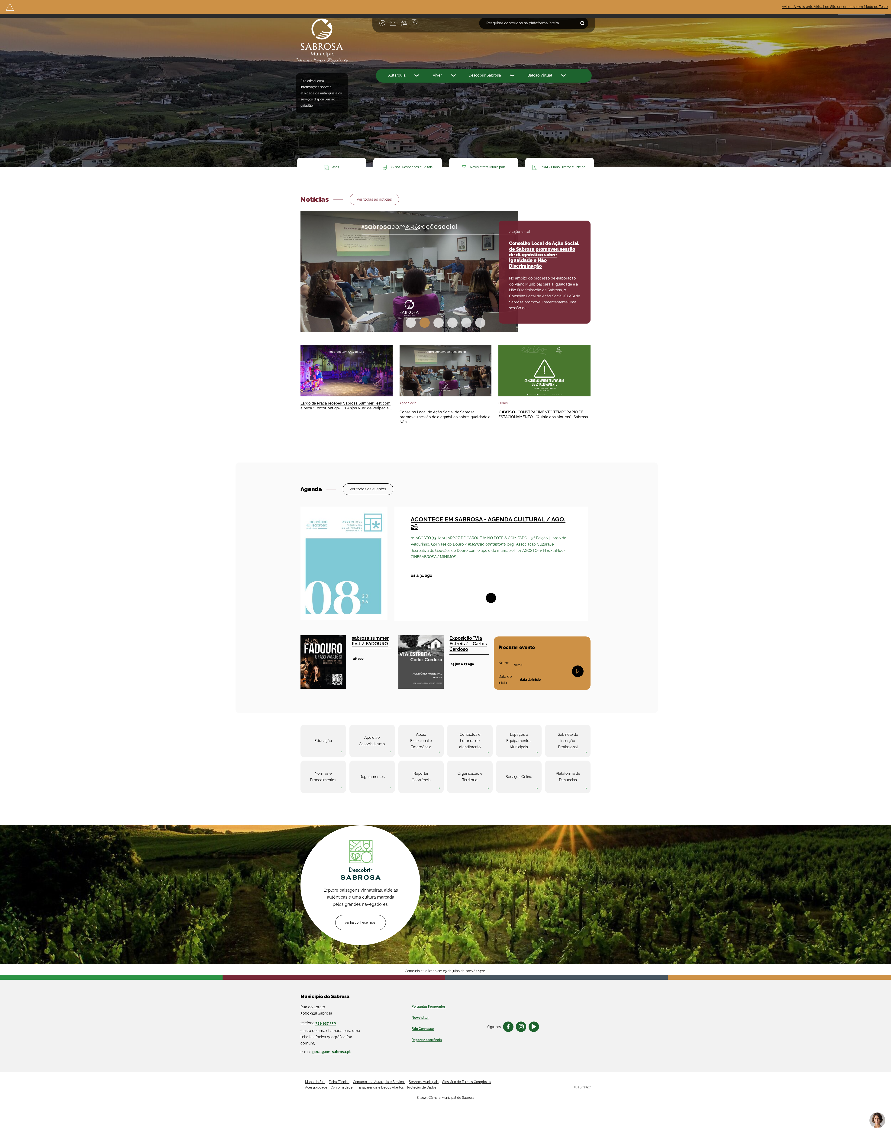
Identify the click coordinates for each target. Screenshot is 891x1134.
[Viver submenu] (454, 76)
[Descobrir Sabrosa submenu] (512, 76)
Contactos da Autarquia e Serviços (379, 1082)
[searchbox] (533, 23)
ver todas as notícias (374, 199)
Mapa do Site (315, 1082)
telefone (318, 1023)
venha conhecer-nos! (360, 922)
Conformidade (341, 1087)
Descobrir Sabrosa (485, 75)
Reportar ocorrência (427, 1040)
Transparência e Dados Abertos (380, 1087)
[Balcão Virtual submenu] (564, 76)
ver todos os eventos (368, 489)
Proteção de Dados (421, 1087)
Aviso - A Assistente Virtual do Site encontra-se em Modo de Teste (705, 7)
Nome (503, 662)
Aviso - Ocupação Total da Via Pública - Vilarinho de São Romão (821, 7)
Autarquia (397, 75)
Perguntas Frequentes (429, 1006)
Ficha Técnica (339, 1082)
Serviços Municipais (424, 1082)
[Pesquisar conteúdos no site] (578, 671)
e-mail (325, 1052)
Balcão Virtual (539, 75)
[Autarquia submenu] (417, 76)
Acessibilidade (316, 1087)
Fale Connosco (423, 1029)
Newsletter (420, 1017)
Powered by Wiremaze (582, 1087)
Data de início (506, 679)
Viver (437, 75)
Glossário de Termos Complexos (466, 1082)
